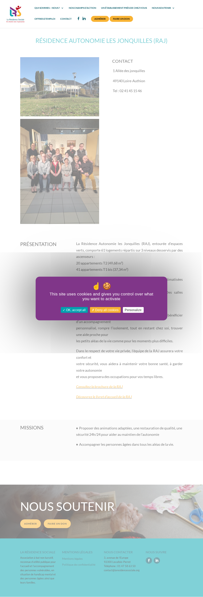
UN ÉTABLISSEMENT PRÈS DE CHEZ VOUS (124, 8)
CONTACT (66, 18)
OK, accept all (75, 310)
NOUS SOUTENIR (161, 8)
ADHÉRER (100, 18)
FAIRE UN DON (121, 18)
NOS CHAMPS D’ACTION (82, 8)
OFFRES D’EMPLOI (44, 18)
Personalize (133, 310)
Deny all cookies (106, 310)
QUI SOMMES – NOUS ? (47, 8)
